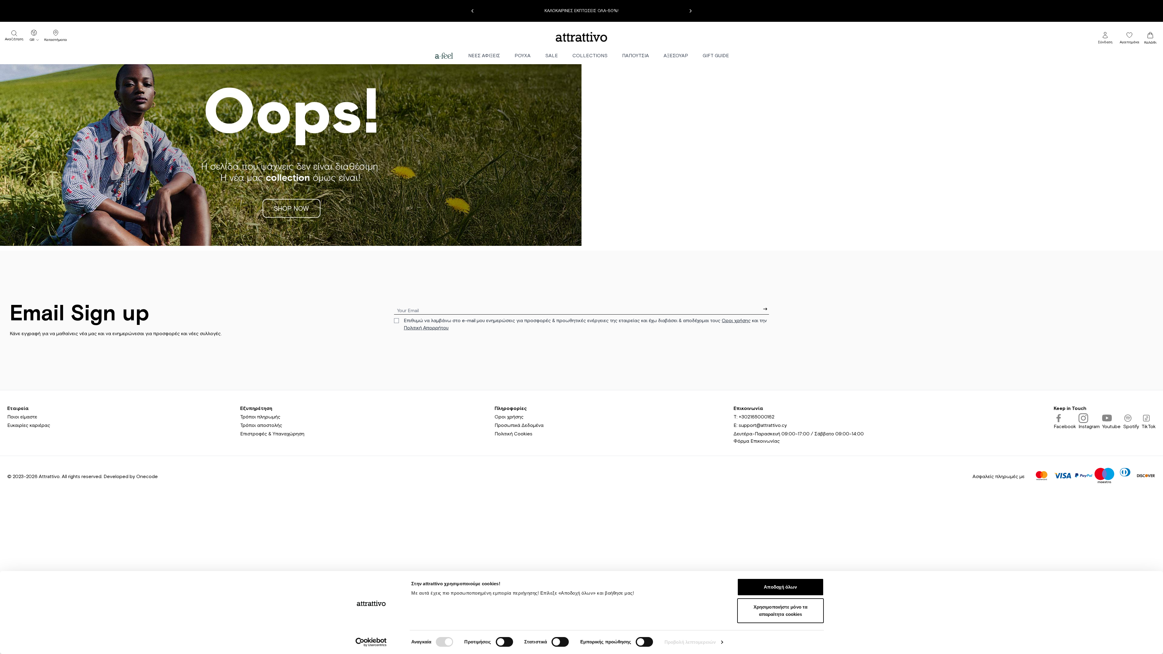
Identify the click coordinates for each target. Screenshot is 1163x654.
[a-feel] (444, 56)
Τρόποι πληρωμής (260, 417)
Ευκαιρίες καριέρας (28, 425)
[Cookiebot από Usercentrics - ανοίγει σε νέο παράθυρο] (371, 642)
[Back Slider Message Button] (472, 11)
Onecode (147, 476)
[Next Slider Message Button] (690, 11)
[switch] (504, 642)
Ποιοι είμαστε (22, 417)
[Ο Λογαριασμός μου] (1105, 35)
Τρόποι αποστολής (261, 425)
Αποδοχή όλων (780, 587)
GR (32, 40)
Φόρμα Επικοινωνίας (757, 441)
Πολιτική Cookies (513, 433)
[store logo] (581, 37)
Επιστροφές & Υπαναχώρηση (272, 433)
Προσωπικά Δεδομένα (519, 425)
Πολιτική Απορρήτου (426, 327)
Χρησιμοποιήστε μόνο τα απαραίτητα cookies (780, 610)
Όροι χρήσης (736, 320)
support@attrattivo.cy (763, 425)
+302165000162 (756, 417)
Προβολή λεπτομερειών (690, 642)
